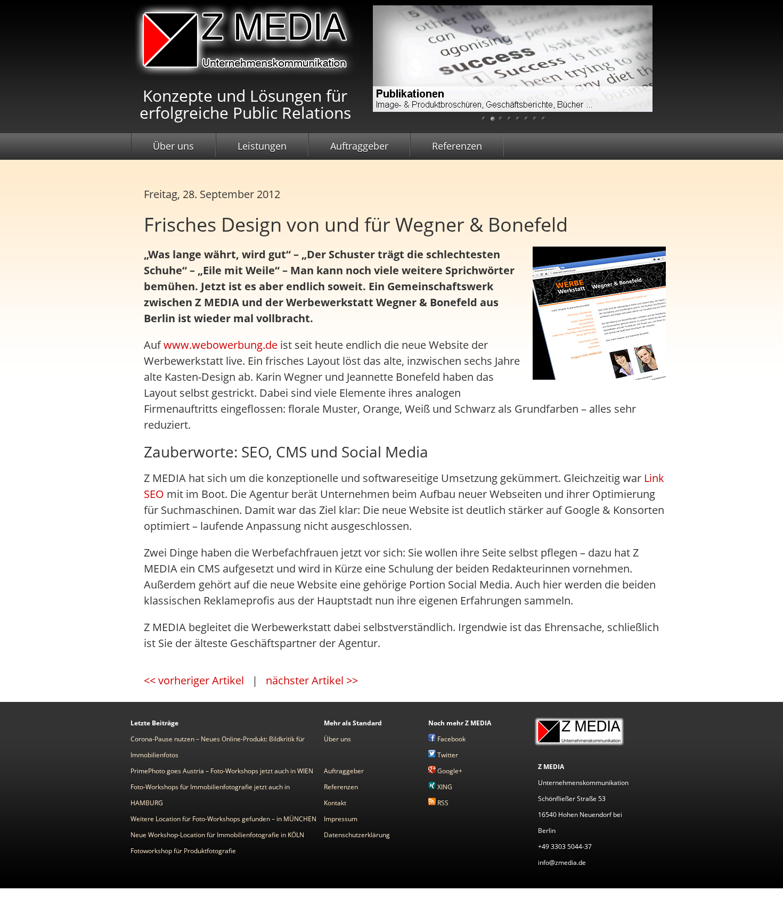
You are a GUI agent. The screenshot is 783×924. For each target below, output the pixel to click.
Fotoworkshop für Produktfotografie (183, 850)
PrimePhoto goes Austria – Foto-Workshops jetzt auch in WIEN (221, 770)
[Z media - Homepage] (245, 76)
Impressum (340, 818)
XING (444, 786)
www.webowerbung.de (221, 345)
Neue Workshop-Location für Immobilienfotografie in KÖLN (217, 834)
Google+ (449, 770)
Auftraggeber (359, 146)
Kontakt (335, 802)
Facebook (451, 738)
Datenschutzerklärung (357, 834)
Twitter (447, 754)
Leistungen (262, 146)
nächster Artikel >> (312, 680)
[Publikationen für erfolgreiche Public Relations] (512, 67)
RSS (442, 802)
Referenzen (457, 146)
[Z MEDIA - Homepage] (579, 745)
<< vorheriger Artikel (194, 680)
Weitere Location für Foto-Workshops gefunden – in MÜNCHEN (223, 818)
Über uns (173, 146)
